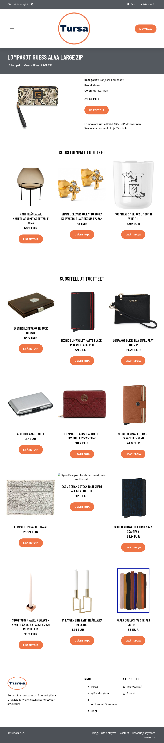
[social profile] (32, 4)
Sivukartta (149, 737)
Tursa (94, 686)
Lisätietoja (96, 110)
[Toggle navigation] (12, 28)
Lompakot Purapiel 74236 (30, 527)
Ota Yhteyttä (108, 733)
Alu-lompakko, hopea (30, 434)
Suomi (134, 4)
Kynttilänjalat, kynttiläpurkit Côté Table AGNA (31, 218)
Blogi (93, 711)
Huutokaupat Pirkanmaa (102, 704)
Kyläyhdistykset (99, 693)
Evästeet (124, 733)
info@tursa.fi (147, 4)
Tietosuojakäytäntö (143, 733)
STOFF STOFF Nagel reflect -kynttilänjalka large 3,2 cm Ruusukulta (31, 624)
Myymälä (145, 28)
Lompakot (117, 80)
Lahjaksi (105, 80)
